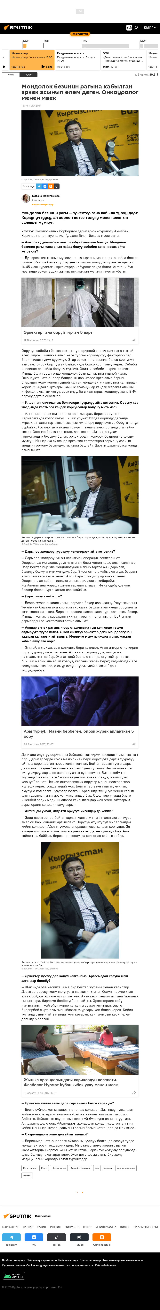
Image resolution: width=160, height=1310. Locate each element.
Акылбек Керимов (80, 1168)
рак (97, 1168)
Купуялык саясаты (13, 1265)
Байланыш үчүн (68, 1260)
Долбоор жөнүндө (13, 1260)
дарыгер (108, 1168)
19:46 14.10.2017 (31, 105)
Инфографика (106, 1227)
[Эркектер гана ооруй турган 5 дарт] (80, 302)
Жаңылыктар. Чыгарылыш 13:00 (32, 57)
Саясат (28, 1227)
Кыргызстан (29, 1168)
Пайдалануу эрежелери (42, 1260)
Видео (125, 1227)
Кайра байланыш (105, 1265)
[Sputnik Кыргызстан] (19, 31)
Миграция (72, 1227)
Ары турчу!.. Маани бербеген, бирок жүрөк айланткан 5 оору (79, 734)
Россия (55, 1227)
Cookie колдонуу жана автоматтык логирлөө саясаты (59, 1265)
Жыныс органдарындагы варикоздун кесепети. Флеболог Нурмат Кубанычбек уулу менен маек (71, 1082)
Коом (44, 1168)
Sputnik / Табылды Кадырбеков (41, 179)
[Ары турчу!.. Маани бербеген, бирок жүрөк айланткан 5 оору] (80, 701)
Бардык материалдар (42, 204)
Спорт (87, 1227)
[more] (134, 340)
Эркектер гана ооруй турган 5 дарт (58, 332)
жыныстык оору (126, 1168)
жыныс (27, 1175)
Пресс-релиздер (90, 1260)
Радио (41, 1227)
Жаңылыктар (59, 1168)
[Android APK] (14, 1276)
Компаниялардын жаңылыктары (122, 1260)
